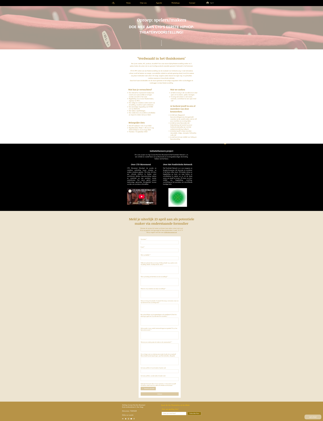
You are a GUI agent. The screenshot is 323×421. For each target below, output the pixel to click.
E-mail (143, 247)
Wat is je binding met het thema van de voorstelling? (154, 276)
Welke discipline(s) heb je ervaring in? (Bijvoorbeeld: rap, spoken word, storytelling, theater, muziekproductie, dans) (159, 263)
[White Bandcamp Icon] (123, 419)
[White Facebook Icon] (134, 419)
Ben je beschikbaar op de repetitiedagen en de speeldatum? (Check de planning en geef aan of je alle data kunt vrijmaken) (158, 315)
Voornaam (144, 239)
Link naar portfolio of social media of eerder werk (153, 368)
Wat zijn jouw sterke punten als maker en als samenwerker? (156, 342)
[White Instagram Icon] (128, 419)
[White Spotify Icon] (126, 419)
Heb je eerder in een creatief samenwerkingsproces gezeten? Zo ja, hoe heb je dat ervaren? (159, 329)
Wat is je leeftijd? (146, 255)
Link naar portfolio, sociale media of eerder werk (153, 376)
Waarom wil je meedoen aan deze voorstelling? (153, 288)
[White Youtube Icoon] (131, 419)
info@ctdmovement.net (170, 232)
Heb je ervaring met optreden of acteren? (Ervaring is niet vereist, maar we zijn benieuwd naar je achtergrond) (159, 301)
